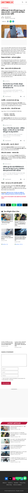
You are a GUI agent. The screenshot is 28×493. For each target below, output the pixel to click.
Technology (5, 8)
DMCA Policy (9, 484)
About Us (5, 482)
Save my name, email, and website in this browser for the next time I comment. (14, 379)
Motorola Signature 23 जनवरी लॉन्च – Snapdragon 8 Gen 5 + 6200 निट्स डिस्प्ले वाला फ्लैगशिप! (20, 223)
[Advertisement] (14, 404)
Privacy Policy (22, 482)
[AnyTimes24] (7, 2)
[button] (22, 2)
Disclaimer (16, 482)
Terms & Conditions (17, 484)
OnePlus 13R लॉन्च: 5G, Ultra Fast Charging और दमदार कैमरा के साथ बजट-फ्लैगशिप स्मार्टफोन (7, 343)
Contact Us (10, 482)
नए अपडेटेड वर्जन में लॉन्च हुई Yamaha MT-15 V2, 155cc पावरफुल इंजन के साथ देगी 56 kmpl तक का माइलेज (18, 459)
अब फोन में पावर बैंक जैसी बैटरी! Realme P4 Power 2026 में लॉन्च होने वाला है (7, 238)
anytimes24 (8, 17)
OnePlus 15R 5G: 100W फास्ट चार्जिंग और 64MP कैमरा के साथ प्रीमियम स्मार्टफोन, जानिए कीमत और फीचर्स (20, 343)
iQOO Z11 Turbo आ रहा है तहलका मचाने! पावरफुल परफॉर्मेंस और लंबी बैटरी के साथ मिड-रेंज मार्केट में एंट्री (20, 238)
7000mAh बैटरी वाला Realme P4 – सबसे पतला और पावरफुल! (7, 222)
